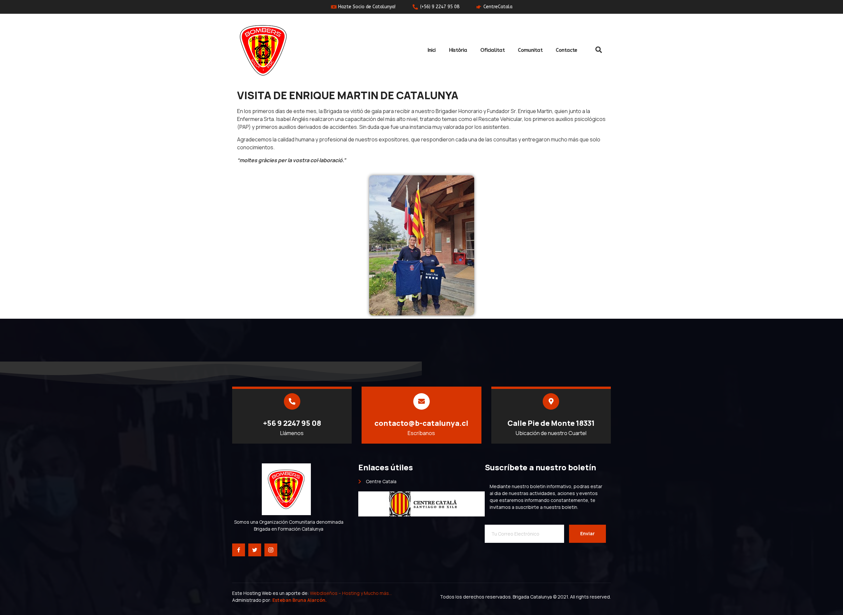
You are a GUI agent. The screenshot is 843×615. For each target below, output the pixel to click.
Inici (431, 50)
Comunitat (530, 50)
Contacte (566, 50)
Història (458, 50)
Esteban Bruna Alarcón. (299, 600)
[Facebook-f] (238, 549)
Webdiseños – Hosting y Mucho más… (351, 593)
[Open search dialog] (598, 50)
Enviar (587, 533)
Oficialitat (492, 50)
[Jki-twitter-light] (254, 549)
